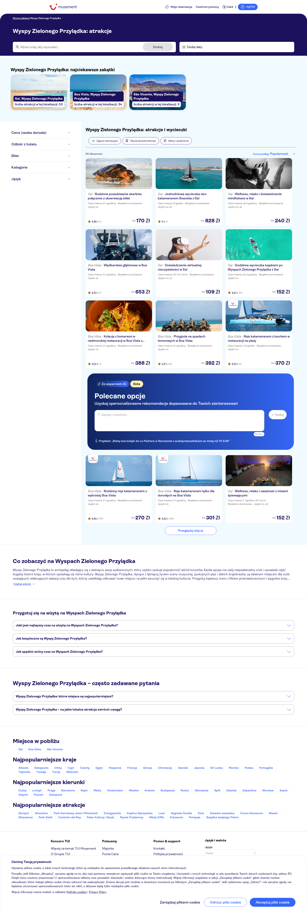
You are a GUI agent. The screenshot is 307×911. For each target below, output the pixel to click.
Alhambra (41, 813)
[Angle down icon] (58, 132)
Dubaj (22, 790)
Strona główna (21, 18)
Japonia (199, 767)
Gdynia (23, 794)
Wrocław (268, 790)
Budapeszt (168, 790)
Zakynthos (249, 790)
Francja (132, 767)
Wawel (273, 813)
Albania (23, 767)
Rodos (185, 790)
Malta (97, 790)
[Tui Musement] (65, 7)
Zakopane (55, 794)
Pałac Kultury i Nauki (100, 817)
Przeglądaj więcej (190, 530)
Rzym (84, 790)
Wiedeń (134, 790)
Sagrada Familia (181, 813)
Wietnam (72, 772)
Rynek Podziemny (131, 817)
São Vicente (55, 749)
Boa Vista (34, 749)
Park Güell (45, 817)
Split (217, 790)
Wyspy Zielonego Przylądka (45, 18)
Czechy (85, 767)
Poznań (38, 794)
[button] (104, 140)
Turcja (56, 772)
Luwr (161, 813)
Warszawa (201, 790)
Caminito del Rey (69, 817)
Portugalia (266, 767)
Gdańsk (231, 790)
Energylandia (112, 813)
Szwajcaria (41, 767)
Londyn (37, 790)
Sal (20, 749)
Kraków (150, 790)
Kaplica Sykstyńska (140, 813)
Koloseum (176, 817)
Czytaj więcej (22, 584)
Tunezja (41, 772)
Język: (209, 847)
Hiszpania (115, 767)
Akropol (23, 813)
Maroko (234, 767)
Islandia (183, 767)
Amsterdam (115, 790)
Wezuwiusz (25, 817)
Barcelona (68, 790)
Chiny (58, 767)
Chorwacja (165, 767)
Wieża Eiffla (156, 817)
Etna (201, 813)
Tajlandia (24, 772)
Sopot (284, 790)
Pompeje (194, 817)
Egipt (99, 767)
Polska (249, 767)
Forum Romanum (251, 813)
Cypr (71, 767)
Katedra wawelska (222, 813)
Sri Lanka (216, 767)
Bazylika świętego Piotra (222, 817)
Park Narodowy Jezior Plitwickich (76, 813)
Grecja (147, 767)
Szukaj (158, 47)
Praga (51, 790)
